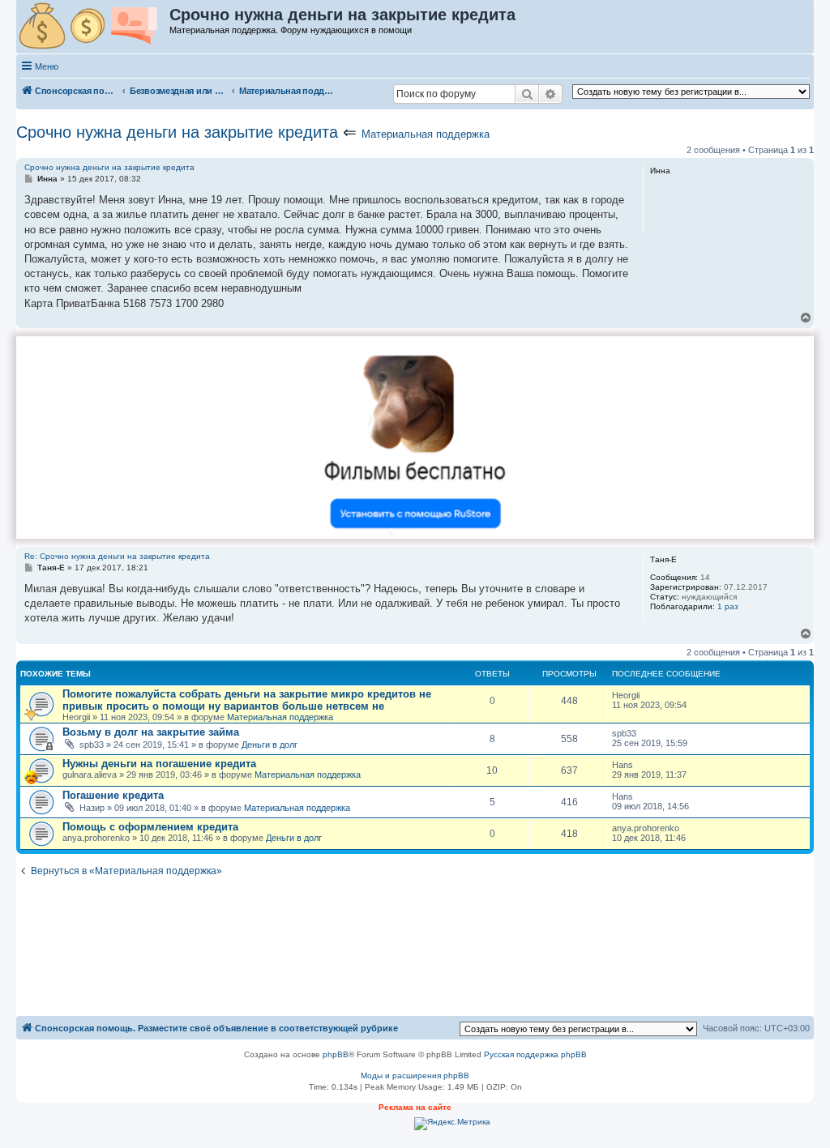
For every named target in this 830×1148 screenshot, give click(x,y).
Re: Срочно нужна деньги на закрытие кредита (117, 556)
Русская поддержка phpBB (535, 1054)
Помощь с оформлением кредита (150, 827)
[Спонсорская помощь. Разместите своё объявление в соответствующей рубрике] (93, 27)
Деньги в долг (269, 744)
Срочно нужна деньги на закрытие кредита (177, 132)
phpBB (336, 1054)
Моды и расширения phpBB (415, 1075)
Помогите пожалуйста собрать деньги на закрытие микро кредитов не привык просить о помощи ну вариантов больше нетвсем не (246, 700)
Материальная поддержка (426, 134)
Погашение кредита (113, 795)
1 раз (727, 606)
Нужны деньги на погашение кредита (159, 764)
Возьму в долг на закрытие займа (150, 732)
